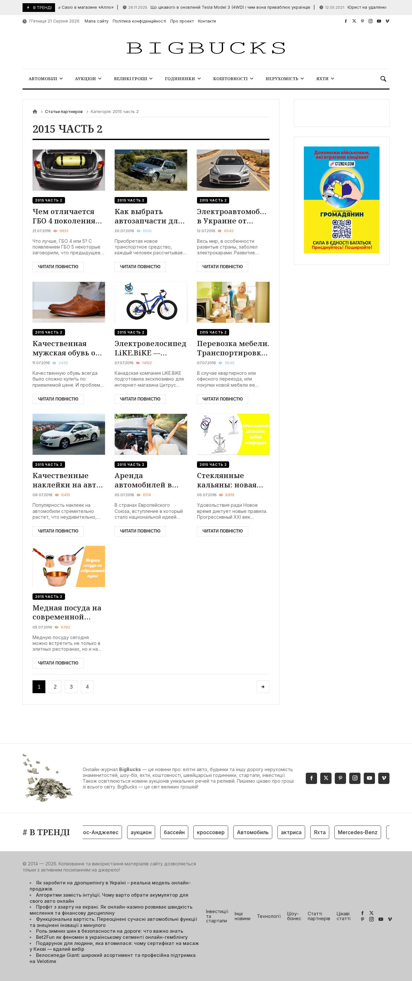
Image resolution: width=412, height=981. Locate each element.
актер (386, 832)
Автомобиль (242, 832)
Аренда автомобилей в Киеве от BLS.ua (144, 480)
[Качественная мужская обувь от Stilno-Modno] (69, 302)
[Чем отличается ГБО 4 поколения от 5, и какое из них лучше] (69, 170)
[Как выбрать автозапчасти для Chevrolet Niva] (151, 170)
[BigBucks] (206, 48)
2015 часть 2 (48, 200)
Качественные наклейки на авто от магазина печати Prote (66, 480)
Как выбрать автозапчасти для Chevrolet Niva (148, 216)
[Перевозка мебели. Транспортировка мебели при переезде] (233, 302)
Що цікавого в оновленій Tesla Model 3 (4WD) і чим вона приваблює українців (207, 7)
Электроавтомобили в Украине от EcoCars (233, 216)
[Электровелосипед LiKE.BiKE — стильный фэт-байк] (151, 302)
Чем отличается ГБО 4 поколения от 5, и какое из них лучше (64, 216)
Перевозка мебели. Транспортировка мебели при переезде (233, 348)
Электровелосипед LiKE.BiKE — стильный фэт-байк (150, 348)
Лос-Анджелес (88, 832)
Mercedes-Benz (347, 832)
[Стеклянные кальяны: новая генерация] (233, 434)
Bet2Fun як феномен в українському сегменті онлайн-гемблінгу (112, 937)
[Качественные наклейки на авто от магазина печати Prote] (69, 434)
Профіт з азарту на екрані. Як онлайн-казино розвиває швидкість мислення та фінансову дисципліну (111, 910)
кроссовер (200, 832)
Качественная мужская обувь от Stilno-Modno (66, 348)
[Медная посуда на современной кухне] (69, 566)
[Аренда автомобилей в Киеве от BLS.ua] (151, 434)
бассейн (163, 832)
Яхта (309, 832)
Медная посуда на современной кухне (67, 612)
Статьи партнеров (64, 111)
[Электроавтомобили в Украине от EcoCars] (233, 170)
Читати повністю (58, 266)
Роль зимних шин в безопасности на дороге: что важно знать (109, 931)
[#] (346, 21)
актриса (280, 832)
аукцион (130, 832)
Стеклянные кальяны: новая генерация (227, 480)
